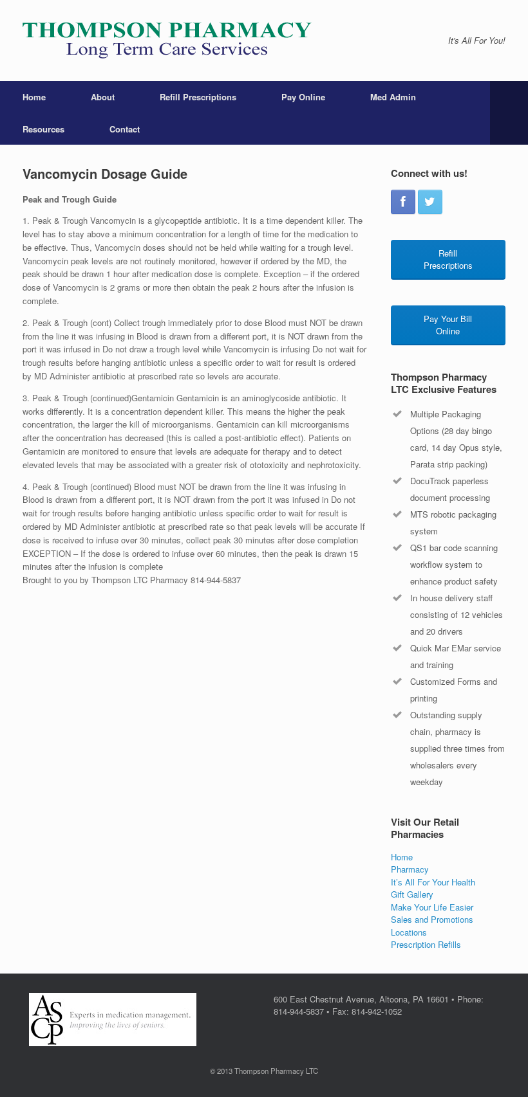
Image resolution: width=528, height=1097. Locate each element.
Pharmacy (410, 869)
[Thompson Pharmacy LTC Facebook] (403, 202)
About (103, 97)
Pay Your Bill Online (448, 325)
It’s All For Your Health (433, 882)
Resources (43, 129)
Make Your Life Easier (432, 907)
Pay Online (303, 97)
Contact (124, 129)
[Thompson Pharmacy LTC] (167, 41)
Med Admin (393, 97)
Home (34, 97)
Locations (409, 932)
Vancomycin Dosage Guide (105, 173)
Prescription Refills (426, 944)
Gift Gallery (412, 894)
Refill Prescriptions (198, 97)
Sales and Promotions (432, 919)
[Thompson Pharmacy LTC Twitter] (430, 202)
